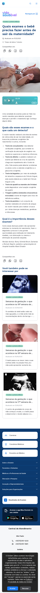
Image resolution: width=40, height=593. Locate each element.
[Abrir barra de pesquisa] (30, 3)
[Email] (26, 51)
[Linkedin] (21, 51)
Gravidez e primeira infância (11, 21)
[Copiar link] (4, 51)
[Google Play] (12, 518)
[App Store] (27, 518)
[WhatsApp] (10, 51)
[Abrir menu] (36, 3)
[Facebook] (15, 51)
